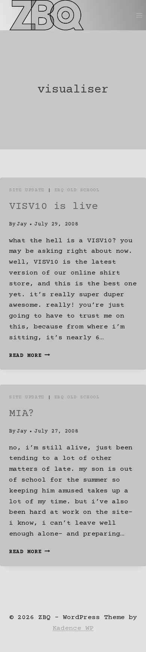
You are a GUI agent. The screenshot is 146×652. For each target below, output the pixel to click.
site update (27, 190)
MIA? (21, 414)
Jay (22, 224)
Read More (29, 356)
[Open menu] (139, 15)
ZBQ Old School (77, 190)
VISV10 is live (53, 207)
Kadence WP (73, 628)
